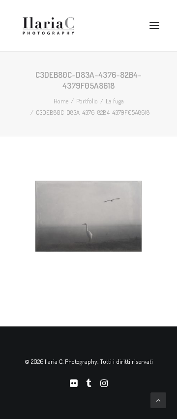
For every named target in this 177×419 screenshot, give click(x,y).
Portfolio (87, 101)
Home (61, 101)
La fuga (115, 101)
